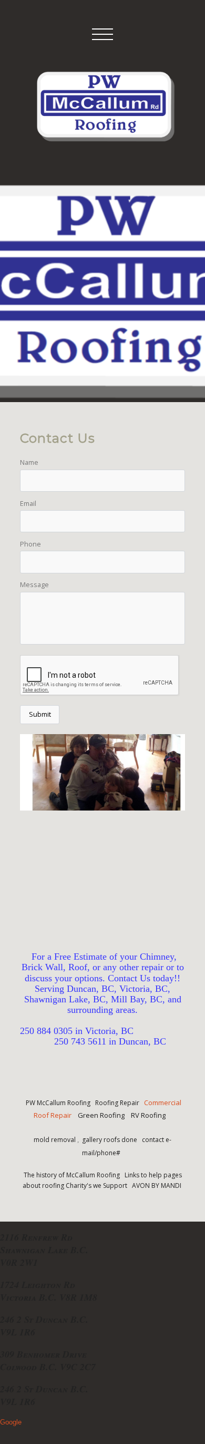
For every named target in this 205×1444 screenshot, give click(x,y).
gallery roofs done (110, 1139)
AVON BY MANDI (157, 1185)
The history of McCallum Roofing (72, 1174)
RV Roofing (148, 1115)
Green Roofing (103, 1115)
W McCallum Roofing (59, 1102)
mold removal (55, 1139)
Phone (30, 544)
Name (29, 462)
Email (28, 503)
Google (11, 1422)
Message (34, 584)
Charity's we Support (98, 1185)
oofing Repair (119, 1102)
